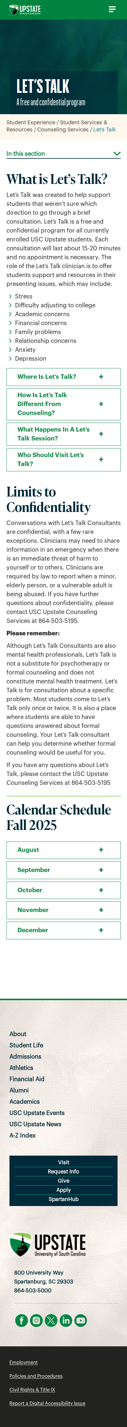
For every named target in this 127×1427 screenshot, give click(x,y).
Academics (24, 1102)
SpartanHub (64, 1199)
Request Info (63, 1171)
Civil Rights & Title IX (32, 1390)
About (17, 1034)
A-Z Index (22, 1136)
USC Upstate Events (37, 1113)
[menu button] (111, 9)
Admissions (25, 1057)
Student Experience (30, 122)
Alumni (19, 1091)
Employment (23, 1362)
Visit (63, 1162)
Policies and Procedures (36, 1376)
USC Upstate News (35, 1124)
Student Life (26, 1046)
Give (63, 1180)
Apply (63, 1190)
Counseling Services (63, 129)
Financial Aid (27, 1079)
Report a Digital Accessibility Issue (47, 1403)
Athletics (21, 1068)
